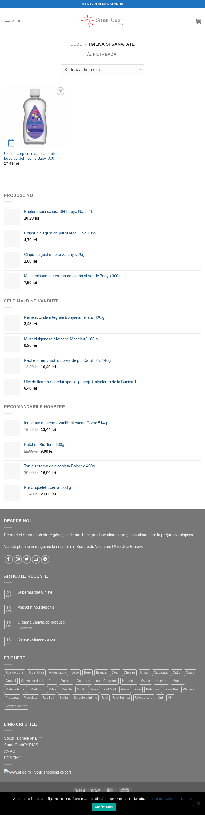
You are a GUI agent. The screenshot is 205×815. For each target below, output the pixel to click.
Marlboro (37, 689)
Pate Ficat (153, 689)
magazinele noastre (52, 546)
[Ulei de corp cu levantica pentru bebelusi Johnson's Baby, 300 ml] (35, 117)
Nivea (94, 689)
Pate (137, 689)
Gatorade (83, 681)
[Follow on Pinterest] (45, 559)
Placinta (189, 689)
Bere (87, 672)
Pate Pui (171, 689)
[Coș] (198, 21)
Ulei (105, 697)
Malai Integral (15, 689)
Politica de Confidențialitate (169, 799)
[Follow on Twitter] (27, 559)
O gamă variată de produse (41, 622)
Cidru (177, 672)
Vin (170, 697)
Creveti (11, 681)
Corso (190, 672)
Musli (81, 689)
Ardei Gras (36, 672)
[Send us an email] (36, 559)
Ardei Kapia (57, 672)
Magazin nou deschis (35, 607)
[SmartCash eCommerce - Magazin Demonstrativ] (102, 21)
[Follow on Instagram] (18, 559)
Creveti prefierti (32, 681)
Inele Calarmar (106, 681)
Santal (64, 697)
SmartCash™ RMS (21, 745)
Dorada (66, 681)
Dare (52, 681)
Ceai (115, 672)
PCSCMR (13, 757)
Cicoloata (161, 672)
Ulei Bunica (121, 697)
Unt (160, 697)
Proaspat (12, 697)
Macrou (177, 681)
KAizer (145, 681)
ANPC (9, 751)
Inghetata (129, 681)
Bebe (76, 44)
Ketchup (161, 681)
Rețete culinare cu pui (36, 639)
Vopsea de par (16, 706)
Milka (52, 689)
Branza (101, 672)
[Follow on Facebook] (9, 559)
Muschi (66, 689)
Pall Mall (109, 689)
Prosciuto (30, 697)
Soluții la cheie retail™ (23, 738)
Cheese (129, 672)
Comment (24, 627)
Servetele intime (85, 697)
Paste (125, 689)
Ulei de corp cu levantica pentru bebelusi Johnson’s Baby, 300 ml (31, 156)
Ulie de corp (144, 697)
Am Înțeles (104, 807)
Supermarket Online (34, 592)
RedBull (48, 697)
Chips (144, 672)
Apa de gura (14, 672)
